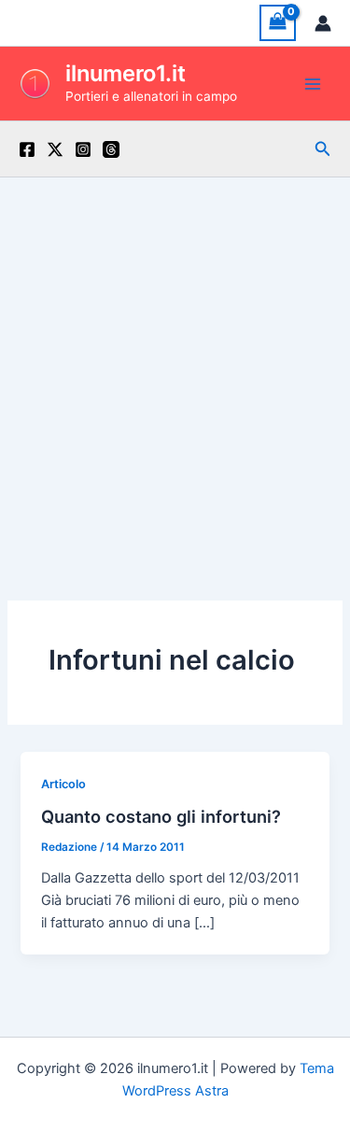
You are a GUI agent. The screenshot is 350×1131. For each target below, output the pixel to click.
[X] (55, 149)
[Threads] (111, 149)
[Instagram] (83, 149)
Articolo (63, 784)
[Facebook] (27, 149)
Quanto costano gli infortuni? (161, 816)
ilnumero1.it (125, 73)
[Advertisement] (175, 362)
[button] (323, 149)
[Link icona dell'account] (323, 23)
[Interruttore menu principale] (312, 83)
